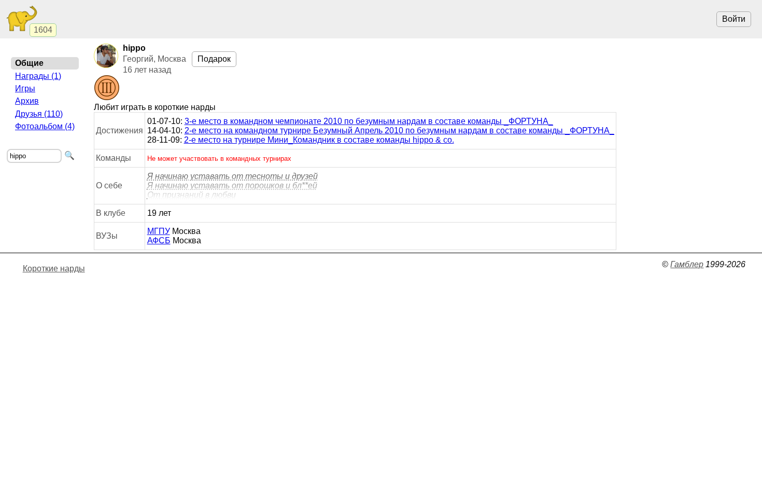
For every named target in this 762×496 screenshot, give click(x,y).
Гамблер (686, 264)
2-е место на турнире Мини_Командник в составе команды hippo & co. (319, 139)
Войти (733, 19)
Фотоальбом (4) (45, 126)
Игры (25, 88)
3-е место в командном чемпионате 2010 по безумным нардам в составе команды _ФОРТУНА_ (369, 121)
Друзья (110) (39, 113)
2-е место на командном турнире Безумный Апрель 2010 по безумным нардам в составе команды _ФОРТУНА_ (399, 130)
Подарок (214, 58)
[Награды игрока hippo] (106, 88)
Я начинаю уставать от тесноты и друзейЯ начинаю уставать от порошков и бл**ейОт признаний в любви (232, 185)
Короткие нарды (54, 268)
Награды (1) (38, 76)
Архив (27, 101)
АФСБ (159, 240)
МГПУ (158, 231)
